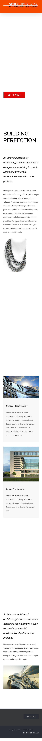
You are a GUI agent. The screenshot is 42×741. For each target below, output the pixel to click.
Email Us (35, 733)
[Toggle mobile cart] (30, 9)
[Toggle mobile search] (34, 9)
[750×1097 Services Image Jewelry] (14, 255)
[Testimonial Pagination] (19, 588)
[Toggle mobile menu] (38, 9)
